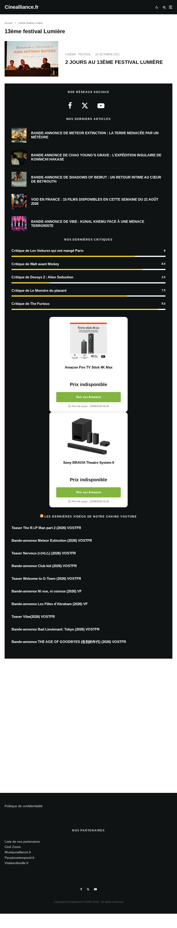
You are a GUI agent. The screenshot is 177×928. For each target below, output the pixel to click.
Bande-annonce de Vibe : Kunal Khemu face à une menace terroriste (87, 224)
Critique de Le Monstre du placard (39, 290)
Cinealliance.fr (22, 7)
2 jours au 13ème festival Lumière (114, 62)
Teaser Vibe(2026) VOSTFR (33, 617)
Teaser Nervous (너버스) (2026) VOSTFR (44, 553)
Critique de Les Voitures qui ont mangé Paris (47, 251)
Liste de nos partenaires (22, 841)
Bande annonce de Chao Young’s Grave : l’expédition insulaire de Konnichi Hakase (96, 157)
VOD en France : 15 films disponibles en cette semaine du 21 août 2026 (94, 201)
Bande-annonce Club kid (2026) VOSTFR (44, 566)
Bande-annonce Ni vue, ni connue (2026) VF (47, 591)
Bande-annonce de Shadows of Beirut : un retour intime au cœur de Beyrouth (96, 179)
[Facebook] (81, 889)
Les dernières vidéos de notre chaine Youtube (90, 516)
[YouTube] (95, 889)
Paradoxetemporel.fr (20, 858)
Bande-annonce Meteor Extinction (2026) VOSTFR (52, 540)
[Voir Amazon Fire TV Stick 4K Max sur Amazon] (88, 341)
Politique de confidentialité (24, 806)
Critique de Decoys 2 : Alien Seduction (42, 277)
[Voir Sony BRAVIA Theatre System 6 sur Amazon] (88, 436)
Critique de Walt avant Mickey (35, 264)
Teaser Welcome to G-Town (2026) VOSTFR (46, 578)
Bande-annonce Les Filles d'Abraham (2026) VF (50, 604)
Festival (84, 54)
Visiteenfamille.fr (17, 863)
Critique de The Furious (31, 304)
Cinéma (70, 54)
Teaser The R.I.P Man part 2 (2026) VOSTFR (46, 528)
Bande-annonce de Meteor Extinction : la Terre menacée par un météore (95, 135)
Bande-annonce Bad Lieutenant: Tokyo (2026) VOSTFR (56, 629)
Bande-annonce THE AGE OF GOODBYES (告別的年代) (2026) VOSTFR (69, 642)
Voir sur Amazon (88, 397)
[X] (88, 889)
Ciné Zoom (13, 847)
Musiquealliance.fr (18, 852)
